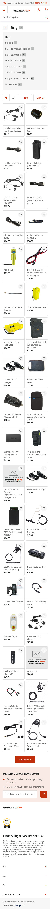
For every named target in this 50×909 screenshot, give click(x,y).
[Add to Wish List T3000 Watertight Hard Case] (20, 321)
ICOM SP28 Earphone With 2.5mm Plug (13, 570)
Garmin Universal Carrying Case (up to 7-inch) (36, 418)
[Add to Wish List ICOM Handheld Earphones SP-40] (20, 722)
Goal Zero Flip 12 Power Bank (11, 674)
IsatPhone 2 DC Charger (10, 382)
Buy (4, 875)
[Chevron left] (5, 28)
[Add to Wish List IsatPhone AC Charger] (20, 580)
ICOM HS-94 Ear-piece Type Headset (36, 746)
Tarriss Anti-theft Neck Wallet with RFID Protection (36, 346)
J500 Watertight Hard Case (36, 131)
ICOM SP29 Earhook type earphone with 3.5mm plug (35, 710)
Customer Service (11, 894)
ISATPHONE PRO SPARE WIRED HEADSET (11, 201)
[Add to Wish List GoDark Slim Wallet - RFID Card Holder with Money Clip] (20, 508)
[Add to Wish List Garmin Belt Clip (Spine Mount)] (44, 142)
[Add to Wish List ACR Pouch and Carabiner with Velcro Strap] (44, 431)
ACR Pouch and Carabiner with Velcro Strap (36, 456)
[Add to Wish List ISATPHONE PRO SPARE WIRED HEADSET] (20, 176)
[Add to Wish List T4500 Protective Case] (44, 286)
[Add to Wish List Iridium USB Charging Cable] (20, 214)
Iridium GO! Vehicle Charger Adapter (12, 417)
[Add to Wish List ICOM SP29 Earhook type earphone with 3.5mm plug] (44, 685)
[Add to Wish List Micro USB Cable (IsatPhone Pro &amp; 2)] (44, 176)
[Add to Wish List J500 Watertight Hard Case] (44, 107)
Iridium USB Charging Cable (13, 238)
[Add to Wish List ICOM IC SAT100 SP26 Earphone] (44, 508)
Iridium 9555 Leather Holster (36, 570)
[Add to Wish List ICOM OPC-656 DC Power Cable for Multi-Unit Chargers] (44, 249)
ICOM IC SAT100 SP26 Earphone (36, 532)
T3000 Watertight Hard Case (11, 345)
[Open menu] (4, 9)
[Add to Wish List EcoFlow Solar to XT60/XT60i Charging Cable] (20, 685)
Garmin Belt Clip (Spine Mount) (34, 166)
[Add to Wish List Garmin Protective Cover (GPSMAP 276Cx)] (20, 431)
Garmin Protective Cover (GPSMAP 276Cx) (11, 456)
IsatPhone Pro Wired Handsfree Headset (13, 131)
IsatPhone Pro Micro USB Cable (12, 166)
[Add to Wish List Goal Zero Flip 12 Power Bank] (20, 650)
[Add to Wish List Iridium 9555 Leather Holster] (44, 546)
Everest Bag (32, 672)
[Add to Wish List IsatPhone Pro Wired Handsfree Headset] (20, 107)
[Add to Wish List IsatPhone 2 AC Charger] (44, 615)
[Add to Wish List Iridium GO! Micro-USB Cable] (44, 214)
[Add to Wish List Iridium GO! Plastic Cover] (44, 358)
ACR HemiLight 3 (11, 638)
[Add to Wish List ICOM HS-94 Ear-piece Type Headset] (44, 722)
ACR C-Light (9, 271)
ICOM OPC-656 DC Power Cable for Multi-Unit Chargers (36, 274)
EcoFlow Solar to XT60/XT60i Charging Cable (13, 710)
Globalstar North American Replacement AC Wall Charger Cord (13, 495)
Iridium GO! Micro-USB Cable (35, 238)
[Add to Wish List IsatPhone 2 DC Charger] (20, 358)
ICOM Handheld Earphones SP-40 (11, 746)
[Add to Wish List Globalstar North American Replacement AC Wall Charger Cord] (20, 468)
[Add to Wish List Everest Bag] (44, 650)
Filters (25, 97)
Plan (5, 885)
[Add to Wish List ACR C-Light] (20, 249)
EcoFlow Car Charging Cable (36, 604)
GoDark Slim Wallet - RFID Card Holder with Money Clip (13, 533)
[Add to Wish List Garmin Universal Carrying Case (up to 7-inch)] (44, 393)
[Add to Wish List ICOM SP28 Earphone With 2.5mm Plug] (20, 546)
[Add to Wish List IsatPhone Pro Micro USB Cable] (20, 142)
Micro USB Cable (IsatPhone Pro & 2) (35, 200)
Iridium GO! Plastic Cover (35, 382)
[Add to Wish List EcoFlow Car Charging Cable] (44, 580)
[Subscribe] (43, 794)
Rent (5, 866)
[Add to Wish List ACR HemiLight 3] (20, 615)
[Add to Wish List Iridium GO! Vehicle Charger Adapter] (20, 393)
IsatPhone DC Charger (36, 491)
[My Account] (39, 9)
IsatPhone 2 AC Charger (33, 639)
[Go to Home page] (21, 10)
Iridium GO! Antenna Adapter (13, 310)
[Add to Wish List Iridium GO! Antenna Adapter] (20, 286)
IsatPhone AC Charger (13, 603)
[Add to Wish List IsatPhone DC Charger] (44, 468)
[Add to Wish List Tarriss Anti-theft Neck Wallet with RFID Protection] (44, 321)
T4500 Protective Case (36, 309)
